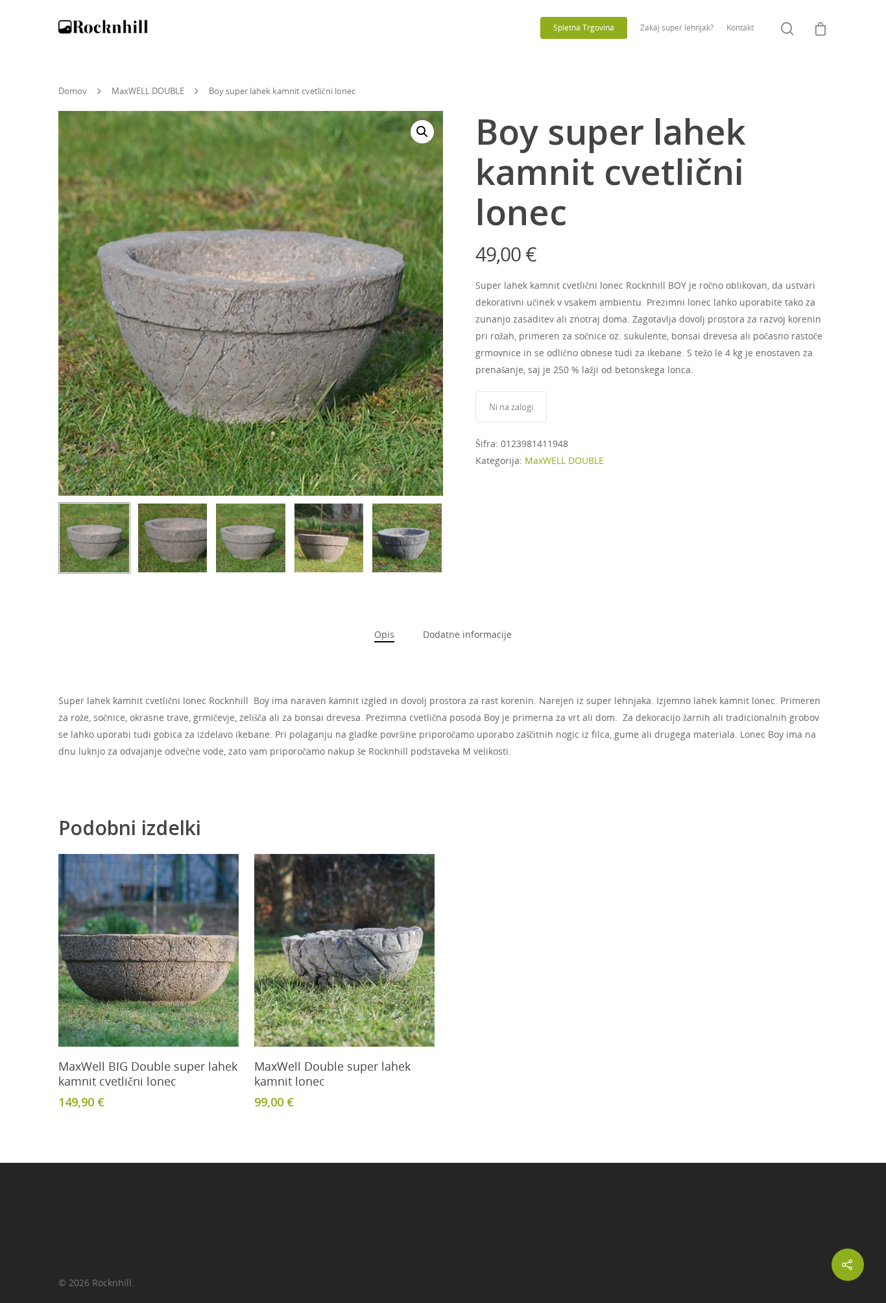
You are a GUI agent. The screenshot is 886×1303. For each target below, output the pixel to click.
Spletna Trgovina (583, 27)
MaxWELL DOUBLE (148, 91)
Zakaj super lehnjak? (676, 27)
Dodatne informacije (467, 634)
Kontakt (740, 27)
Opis (384, 634)
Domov (72, 91)
